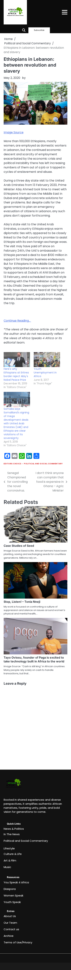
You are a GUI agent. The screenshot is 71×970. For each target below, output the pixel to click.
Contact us (11, 929)
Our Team (10, 923)
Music (7, 867)
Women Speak (13, 895)
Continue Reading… (17, 321)
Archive (8, 936)
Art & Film (10, 860)
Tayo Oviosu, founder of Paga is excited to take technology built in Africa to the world (34, 659)
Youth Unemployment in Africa (45, 372)
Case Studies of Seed (19, 545)
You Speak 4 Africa (16, 882)
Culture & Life (13, 854)
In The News (12, 834)
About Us (10, 916)
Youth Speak (12, 902)
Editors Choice (12, 464)
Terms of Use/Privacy (18, 942)
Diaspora (10, 889)
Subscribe (39, 30)
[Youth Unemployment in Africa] (47, 359)
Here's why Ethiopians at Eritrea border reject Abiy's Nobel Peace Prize (16, 374)
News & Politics (14, 829)
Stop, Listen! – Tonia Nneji (22, 601)
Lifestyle (9, 848)
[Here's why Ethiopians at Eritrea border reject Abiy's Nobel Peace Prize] (17, 359)
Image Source (13, 132)
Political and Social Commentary (43, 464)
